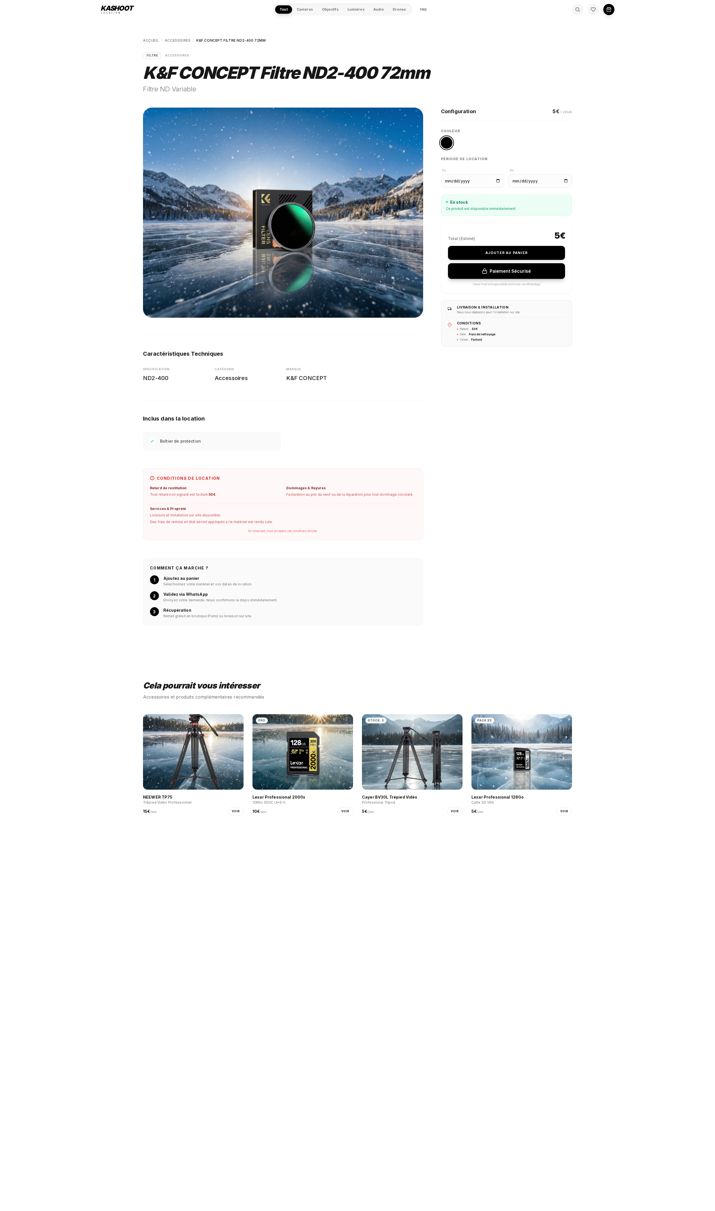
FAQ (423, 9)
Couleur (450, 131)
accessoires (178, 40)
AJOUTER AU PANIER (506, 253)
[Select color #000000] (446, 143)
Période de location (464, 159)
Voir (236, 811)
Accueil (151, 40)
